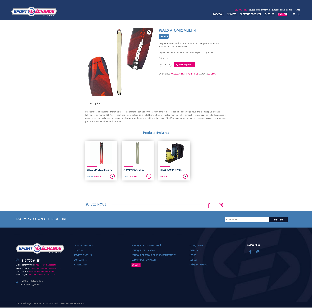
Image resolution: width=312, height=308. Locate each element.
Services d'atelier (83, 255)
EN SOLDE (269, 14)
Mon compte (294, 10)
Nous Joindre (254, 10)
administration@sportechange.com (45, 268)
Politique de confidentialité (146, 245)
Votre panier (80, 264)
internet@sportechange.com (41, 271)
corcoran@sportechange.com (42, 275)
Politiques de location (143, 250)
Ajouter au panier (184, 64)
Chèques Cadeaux (199, 264)
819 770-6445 (241, 9)
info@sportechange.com (45, 265)
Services (231, 14)
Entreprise (265, 10)
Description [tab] (95, 103)
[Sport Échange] (34, 15)
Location (218, 14)
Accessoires (177, 73)
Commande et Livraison (144, 260)
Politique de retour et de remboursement (154, 255)
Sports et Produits (83, 245)
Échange (284, 10)
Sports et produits (250, 14)
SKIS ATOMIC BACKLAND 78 (99, 170)
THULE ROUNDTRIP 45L (170, 170)
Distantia (81, 303)
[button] (149, 32)
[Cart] (293, 14)
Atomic (212, 73)
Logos (193, 255)
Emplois (275, 10)
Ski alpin (189, 73)
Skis (196, 73)
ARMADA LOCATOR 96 (134, 170)
